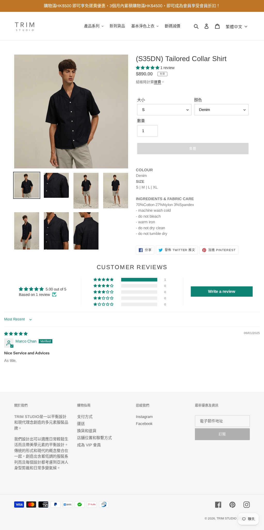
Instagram (144, 416)
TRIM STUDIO (226, 518)
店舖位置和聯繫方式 (94, 437)
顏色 (198, 100)
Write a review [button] (221, 291)
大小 (141, 100)
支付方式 (85, 416)
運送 (81, 423)
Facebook (144, 423)
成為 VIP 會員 (89, 445)
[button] (148, 67)
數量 (141, 120)
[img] (16, 333)
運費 (157, 82)
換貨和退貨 (86, 431)
